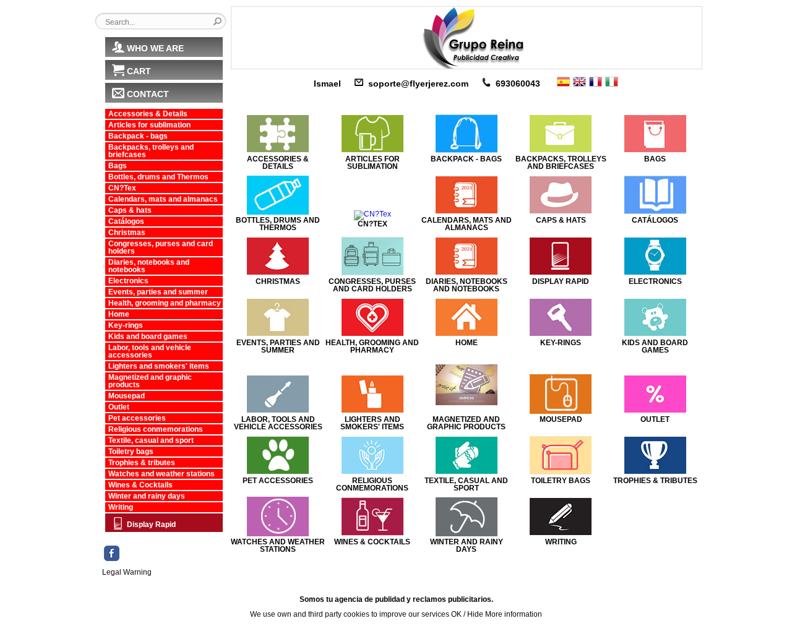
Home (118, 314)
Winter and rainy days (146, 496)
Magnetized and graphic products (150, 381)
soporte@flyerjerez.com (418, 83)
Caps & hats (130, 210)
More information (513, 614)
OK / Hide (467, 614)
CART (139, 71)
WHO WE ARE (155, 48)
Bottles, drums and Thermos (158, 177)
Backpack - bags (138, 136)
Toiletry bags (130, 451)
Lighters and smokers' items (158, 366)
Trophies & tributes (141, 462)
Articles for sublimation (149, 125)
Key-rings (125, 325)
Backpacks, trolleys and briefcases (151, 151)
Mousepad (126, 396)
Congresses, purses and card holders (160, 247)
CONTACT (148, 94)
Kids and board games (147, 336)
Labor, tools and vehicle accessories (149, 351)
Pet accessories (137, 418)
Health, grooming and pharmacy (164, 303)
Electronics (128, 281)
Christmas (126, 232)
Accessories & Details (147, 113)
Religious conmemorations (155, 429)
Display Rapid (151, 524)
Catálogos (126, 221)
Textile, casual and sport (151, 440)
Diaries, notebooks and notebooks (148, 266)
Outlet (118, 407)
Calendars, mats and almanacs (163, 199)
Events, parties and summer (158, 292)
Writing (120, 507)
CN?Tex (122, 188)
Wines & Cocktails (140, 485)
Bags (117, 165)
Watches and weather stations (161, 474)
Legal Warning (127, 572)
